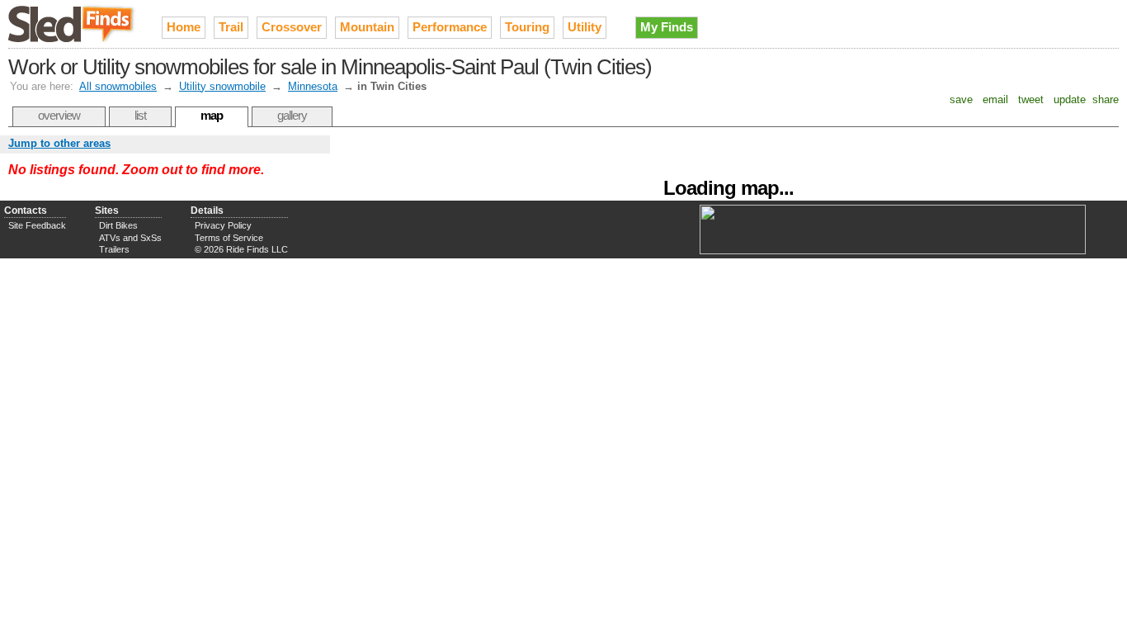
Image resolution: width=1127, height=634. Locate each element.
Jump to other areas (59, 143)
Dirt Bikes (118, 225)
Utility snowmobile (222, 86)
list (140, 115)
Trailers (114, 249)
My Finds (666, 27)
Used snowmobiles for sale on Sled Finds (72, 24)
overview (59, 115)
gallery (292, 115)
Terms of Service (229, 238)
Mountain (367, 27)
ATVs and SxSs (130, 238)
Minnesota (312, 86)
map (211, 115)
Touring (527, 27)
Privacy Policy (223, 225)
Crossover (292, 27)
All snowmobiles (118, 86)
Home (183, 27)
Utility (584, 27)
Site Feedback (37, 225)
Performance (450, 27)
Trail (231, 27)
